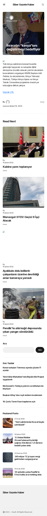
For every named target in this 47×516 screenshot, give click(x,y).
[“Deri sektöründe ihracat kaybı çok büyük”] (8, 423)
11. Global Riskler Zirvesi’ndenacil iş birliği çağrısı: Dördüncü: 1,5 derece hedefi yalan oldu (28, 441)
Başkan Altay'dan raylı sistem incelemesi (22, 395)
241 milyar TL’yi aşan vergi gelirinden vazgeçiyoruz (27, 457)
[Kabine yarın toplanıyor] (23, 142)
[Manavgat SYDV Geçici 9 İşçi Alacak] (23, 192)
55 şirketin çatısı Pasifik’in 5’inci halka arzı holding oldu (28, 473)
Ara (5, 343)
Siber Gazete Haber (23, 4)
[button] (4, 4)
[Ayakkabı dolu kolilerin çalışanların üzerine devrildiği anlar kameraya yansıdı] (23, 246)
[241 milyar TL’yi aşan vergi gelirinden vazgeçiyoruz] (8, 457)
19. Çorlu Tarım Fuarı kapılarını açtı (19, 401)
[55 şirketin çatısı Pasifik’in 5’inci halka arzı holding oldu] (8, 473)
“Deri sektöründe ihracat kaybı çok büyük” (29, 423)
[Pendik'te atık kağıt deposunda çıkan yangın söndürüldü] (23, 303)
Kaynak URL (8, 92)
